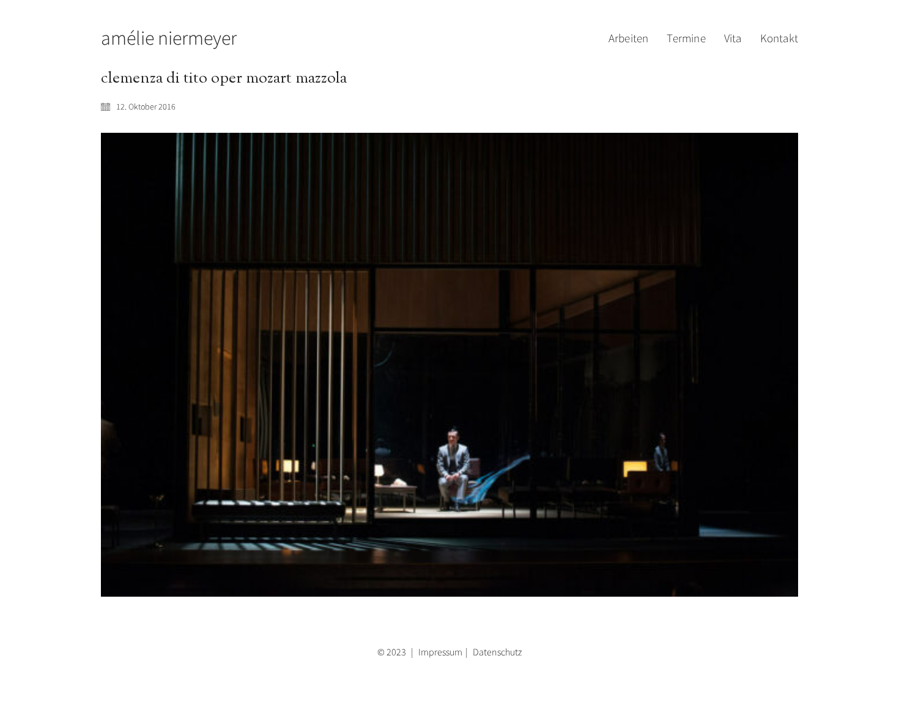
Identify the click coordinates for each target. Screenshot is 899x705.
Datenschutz (497, 652)
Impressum (440, 652)
